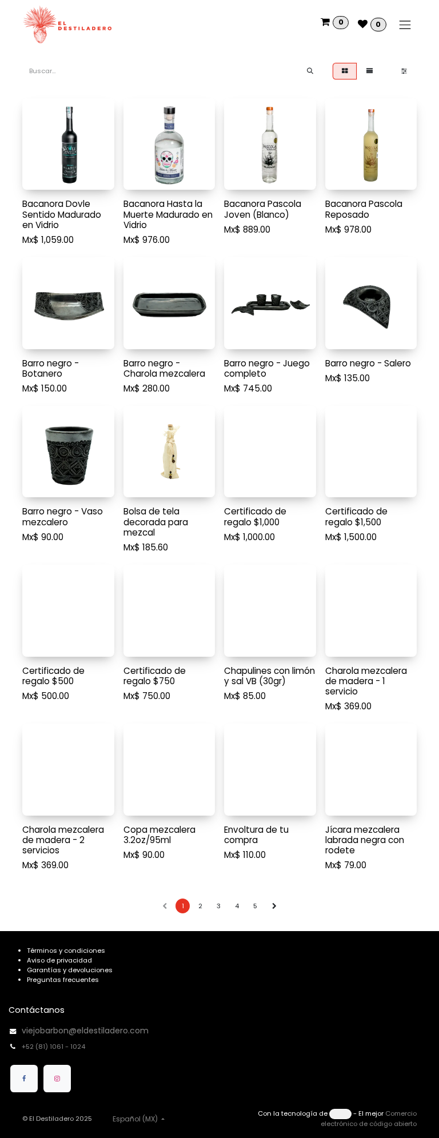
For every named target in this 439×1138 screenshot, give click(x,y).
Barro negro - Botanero (50, 368)
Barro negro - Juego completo (267, 368)
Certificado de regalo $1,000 (255, 516)
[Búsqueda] (310, 71)
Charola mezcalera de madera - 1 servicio (366, 681)
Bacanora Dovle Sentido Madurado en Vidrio (61, 214)
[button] (38, 177)
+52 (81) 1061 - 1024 (54, 1046)
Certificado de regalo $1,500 (356, 516)
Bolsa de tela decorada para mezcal (155, 521)
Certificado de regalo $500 (53, 676)
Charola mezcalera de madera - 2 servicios (63, 840)
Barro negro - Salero (368, 363)
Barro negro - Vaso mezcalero (62, 516)
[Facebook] (24, 1078)
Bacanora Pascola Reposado (363, 209)
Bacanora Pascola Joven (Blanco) (262, 209)
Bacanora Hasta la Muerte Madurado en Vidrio (168, 214)
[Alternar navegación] (405, 25)
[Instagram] (57, 1078)
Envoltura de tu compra (256, 835)
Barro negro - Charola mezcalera (164, 368)
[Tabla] (344, 71)
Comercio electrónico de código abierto (369, 1118)
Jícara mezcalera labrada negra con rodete (364, 840)
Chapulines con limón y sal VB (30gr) (269, 676)
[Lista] (369, 71)
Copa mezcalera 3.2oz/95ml (159, 835)
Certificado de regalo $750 (154, 676)
